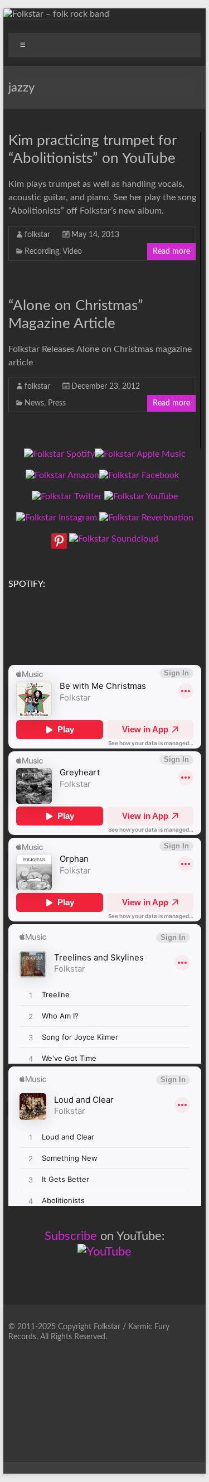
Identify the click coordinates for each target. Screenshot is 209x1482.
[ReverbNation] (146, 517)
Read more (171, 251)
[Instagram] (56, 517)
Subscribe (71, 1236)
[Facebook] (139, 475)
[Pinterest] (59, 538)
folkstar (37, 235)
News (34, 403)
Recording (42, 251)
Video (72, 251)
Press (57, 403)
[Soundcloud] (113, 538)
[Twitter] (67, 496)
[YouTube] (141, 496)
